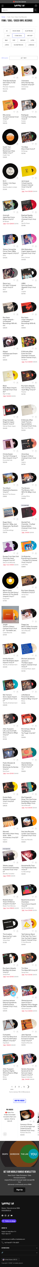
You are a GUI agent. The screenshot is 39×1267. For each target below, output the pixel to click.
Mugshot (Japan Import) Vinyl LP (8, 423)
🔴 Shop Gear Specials (19, 1)
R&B (6, 40)
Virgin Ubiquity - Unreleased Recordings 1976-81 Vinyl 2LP (10, 322)
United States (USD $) (11, 1259)
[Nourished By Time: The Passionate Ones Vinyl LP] (28, 855)
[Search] (35, 10)
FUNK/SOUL (18, 35)
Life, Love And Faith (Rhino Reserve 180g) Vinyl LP (10, 733)
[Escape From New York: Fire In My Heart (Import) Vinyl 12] (10, 546)
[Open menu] (2, 6)
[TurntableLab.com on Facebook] (2, 1215)
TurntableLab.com (17, 1263)
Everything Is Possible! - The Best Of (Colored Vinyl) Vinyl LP (29, 560)
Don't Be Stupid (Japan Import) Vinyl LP (11, 662)
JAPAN (7, 45)
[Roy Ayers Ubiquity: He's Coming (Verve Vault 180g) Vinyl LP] (28, 376)
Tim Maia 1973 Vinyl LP (29, 970)
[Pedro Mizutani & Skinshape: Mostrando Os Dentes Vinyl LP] (10, 753)
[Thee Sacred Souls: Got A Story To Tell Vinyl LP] (10, 70)
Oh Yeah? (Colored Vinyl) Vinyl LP (9, 286)
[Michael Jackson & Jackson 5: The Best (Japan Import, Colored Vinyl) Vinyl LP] (28, 648)
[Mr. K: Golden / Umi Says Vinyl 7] (10, 171)
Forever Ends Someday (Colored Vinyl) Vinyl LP (11, 870)
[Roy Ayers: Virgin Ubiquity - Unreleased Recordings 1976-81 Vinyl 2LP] (10, 307)
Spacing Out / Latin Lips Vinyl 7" (9, 937)
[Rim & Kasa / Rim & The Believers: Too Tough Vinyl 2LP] (28, 719)
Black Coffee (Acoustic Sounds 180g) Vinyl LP (29, 627)
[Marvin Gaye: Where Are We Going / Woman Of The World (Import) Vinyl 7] (10, 580)
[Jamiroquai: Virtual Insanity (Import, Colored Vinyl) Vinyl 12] (28, 171)
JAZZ (8, 35)
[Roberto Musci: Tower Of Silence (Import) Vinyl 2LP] (10, 890)
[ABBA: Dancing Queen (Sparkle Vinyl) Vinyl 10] (28, 273)
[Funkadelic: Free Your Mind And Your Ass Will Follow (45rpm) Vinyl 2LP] (10, 1025)
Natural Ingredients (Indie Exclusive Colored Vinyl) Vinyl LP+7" (10, 1005)
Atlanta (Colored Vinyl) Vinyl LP (27, 766)
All (7, 31)
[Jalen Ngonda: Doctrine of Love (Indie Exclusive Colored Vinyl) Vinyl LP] (28, 1025)
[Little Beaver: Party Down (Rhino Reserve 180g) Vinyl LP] (28, 685)
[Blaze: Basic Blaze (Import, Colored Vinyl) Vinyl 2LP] (10, 376)
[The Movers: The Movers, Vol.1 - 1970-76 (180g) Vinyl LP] (28, 478)
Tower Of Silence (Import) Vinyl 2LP (9, 903)
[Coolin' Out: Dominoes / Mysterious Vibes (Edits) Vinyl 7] (10, 137)
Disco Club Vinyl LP (28, 149)
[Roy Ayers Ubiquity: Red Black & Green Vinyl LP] (10, 958)
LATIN (32, 40)
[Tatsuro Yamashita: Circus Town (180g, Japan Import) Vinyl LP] (10, 239)
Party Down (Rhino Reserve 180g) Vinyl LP (29, 698)
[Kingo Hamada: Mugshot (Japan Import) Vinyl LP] (10, 410)
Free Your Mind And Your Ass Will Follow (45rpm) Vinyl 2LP (10, 1039)
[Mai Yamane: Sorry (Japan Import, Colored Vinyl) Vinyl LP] (10, 685)
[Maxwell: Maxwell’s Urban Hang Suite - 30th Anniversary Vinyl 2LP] (10, 821)
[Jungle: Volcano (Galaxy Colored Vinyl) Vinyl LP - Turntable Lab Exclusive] (10, 614)
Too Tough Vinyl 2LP (28, 733)
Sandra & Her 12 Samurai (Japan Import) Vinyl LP (27, 1073)
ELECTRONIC (29, 31)
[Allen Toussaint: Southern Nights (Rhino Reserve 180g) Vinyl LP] (10, 1059)
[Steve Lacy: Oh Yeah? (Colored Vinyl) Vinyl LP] (10, 273)
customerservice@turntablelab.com (13, 1239)
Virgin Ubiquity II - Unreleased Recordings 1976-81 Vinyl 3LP (28, 322)
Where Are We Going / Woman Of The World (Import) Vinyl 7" (11, 594)
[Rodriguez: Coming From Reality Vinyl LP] (28, 105)
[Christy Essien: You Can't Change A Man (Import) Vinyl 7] (10, 444)
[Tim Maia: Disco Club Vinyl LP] (28, 137)
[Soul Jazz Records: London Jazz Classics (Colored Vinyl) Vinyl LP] (28, 821)
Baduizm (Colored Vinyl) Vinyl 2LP (9, 800)
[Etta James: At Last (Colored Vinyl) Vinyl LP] (10, 105)
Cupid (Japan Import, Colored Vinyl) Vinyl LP (28, 253)
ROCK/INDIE (16, 31)
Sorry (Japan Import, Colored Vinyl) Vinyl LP (10, 699)
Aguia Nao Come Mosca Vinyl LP (9, 218)
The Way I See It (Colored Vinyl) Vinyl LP (28, 219)
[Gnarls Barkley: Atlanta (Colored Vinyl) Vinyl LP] (28, 753)
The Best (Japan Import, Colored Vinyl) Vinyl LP (29, 665)
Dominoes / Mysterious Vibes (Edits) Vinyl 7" (9, 151)
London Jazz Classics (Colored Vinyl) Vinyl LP (28, 835)
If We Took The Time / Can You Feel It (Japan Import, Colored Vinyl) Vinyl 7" (29, 939)
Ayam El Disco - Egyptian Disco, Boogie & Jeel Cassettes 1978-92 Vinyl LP (29, 1005)
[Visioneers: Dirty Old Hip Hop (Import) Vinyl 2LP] (28, 70)
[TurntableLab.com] (19, 5)
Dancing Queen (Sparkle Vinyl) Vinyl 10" (28, 287)
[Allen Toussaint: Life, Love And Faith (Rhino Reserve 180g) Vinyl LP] (10, 719)
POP (14, 40)
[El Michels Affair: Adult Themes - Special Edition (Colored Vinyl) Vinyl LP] (28, 410)
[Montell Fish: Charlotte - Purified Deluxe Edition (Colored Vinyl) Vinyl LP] (28, 512)
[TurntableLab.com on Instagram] (5, 1215)
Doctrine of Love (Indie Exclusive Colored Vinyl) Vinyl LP (29, 1039)
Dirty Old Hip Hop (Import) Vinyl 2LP (27, 84)
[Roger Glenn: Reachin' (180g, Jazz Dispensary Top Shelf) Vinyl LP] (10, 512)
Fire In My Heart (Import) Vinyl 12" (9, 559)
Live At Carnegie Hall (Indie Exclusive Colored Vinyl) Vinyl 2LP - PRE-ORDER (27, 1129)
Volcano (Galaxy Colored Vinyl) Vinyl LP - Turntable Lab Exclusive (10, 629)
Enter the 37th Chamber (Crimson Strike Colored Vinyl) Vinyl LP (28, 356)
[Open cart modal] (36, 6)
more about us (6, 1210)
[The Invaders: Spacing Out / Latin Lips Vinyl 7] (10, 924)
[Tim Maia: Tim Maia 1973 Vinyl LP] (28, 958)
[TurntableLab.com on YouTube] (11, 1215)
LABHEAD (31, 45)
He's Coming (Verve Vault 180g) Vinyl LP (28, 389)
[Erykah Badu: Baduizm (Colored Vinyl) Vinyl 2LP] (10, 787)
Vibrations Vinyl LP (28, 592)
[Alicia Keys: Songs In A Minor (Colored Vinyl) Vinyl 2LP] (28, 444)
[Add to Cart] (17, 77)
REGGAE (22, 40)
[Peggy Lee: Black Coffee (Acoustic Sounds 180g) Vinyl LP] (28, 614)
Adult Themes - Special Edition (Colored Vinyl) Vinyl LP (28, 425)
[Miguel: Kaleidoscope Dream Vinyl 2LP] (10, 341)
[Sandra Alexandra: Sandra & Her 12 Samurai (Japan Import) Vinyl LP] (28, 1059)
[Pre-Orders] (5, 1134)
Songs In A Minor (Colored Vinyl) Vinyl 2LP (28, 458)
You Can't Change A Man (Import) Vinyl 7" (10, 457)
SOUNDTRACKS (18, 45)
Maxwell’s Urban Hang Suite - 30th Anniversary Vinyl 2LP (11, 835)
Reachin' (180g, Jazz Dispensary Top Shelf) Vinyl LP (10, 526)
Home (3, 17)
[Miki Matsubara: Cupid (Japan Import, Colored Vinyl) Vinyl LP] (28, 239)
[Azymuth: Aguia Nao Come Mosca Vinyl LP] (10, 205)
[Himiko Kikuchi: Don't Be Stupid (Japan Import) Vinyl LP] (10, 648)
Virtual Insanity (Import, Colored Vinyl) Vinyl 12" (27, 185)
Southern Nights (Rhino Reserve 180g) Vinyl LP (10, 1073)
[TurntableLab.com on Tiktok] (8, 1215)
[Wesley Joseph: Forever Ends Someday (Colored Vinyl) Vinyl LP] (10, 855)
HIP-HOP (29, 35)
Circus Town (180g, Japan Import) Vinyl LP (11, 252)
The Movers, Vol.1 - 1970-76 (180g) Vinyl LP (28, 492)
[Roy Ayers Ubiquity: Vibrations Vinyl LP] (28, 580)
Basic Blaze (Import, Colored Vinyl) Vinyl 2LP (10, 390)
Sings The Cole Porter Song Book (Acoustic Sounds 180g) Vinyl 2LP (29, 802)
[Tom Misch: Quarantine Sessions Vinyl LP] (10, 478)
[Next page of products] (28, 1086)
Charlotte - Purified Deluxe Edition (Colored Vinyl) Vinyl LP (28, 527)
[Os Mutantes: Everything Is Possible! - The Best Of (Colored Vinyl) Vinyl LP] (28, 546)
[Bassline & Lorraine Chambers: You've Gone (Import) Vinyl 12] (28, 890)
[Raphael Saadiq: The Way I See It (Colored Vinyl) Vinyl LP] (28, 205)
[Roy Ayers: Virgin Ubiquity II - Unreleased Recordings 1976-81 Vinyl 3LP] (28, 307)
